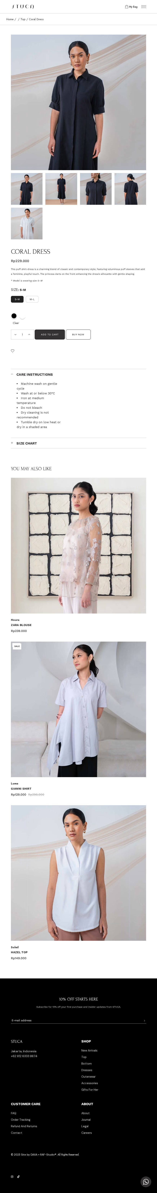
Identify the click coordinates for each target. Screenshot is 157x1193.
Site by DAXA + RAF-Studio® (38, 1154)
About (85, 1113)
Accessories (89, 1083)
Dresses (86, 1070)
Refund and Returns (24, 1126)
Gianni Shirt (21, 788)
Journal (86, 1120)
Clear (16, 323)
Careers (86, 1133)
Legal (84, 1126)
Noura (15, 620)
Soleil (15, 947)
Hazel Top (19, 952)
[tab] (78, 374)
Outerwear (88, 1077)
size (14, 289)
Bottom (86, 1064)
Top (84, 1057)
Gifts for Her (89, 1090)
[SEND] (144, 1021)
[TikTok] (18, 1176)
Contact (16, 1133)
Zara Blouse (21, 625)
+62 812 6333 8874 (24, 1056)
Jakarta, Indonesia (23, 1051)
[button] (12, 351)
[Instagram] (12, 1176)
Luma (14, 783)
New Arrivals (89, 1050)
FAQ (13, 1113)
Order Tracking (20, 1120)
